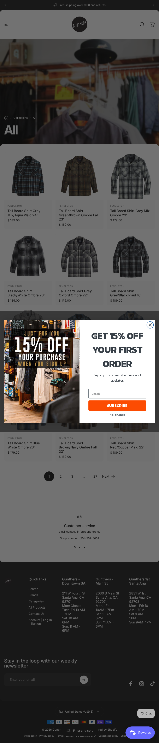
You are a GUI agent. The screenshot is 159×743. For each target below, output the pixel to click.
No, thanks (117, 414)
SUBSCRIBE (117, 406)
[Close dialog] (150, 324)
